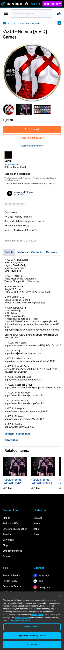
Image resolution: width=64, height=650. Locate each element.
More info (19, 194)
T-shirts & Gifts (10, 523)
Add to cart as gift (32, 137)
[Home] (4, 23)
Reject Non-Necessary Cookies (32, 636)
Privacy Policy (10, 580)
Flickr (41, 581)
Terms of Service (11, 575)
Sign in (35, 3)
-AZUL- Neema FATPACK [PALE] (41, 481)
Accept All (32, 644)
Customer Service (12, 586)
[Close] (60, 596)
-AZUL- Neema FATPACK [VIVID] (14, 481)
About (36, 523)
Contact (37, 518)
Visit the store (11, 164)
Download (8, 539)
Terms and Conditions (20, 620)
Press (36, 534)
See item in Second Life (17, 433)
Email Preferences (12, 550)
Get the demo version (32, 145)
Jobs (36, 528)
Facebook (43, 575)
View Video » (11, 439)
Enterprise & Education (15, 528)
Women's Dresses (31, 23)
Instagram (44, 587)
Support (7, 556)
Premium (7, 534)
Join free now (52, 3)
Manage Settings (32, 627)
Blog (5, 545)
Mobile (6, 518)
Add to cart (32, 129)
